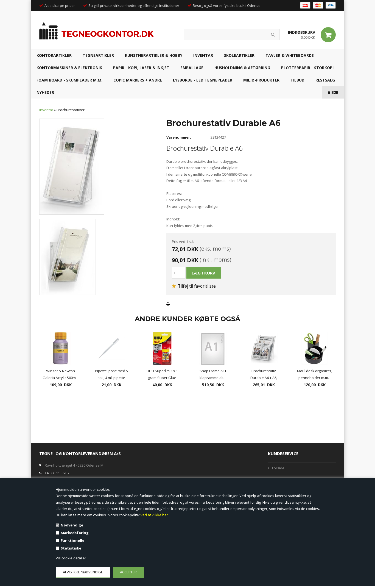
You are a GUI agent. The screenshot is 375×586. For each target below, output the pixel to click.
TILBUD (297, 80)
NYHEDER (45, 92)
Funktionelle (72, 540)
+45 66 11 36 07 (57, 472)
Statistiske (71, 548)
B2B (334, 92)
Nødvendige (72, 525)
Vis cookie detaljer (71, 558)
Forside (278, 468)
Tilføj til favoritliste (196, 286)
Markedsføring (75, 532)
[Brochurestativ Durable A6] (71, 166)
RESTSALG (325, 80)
